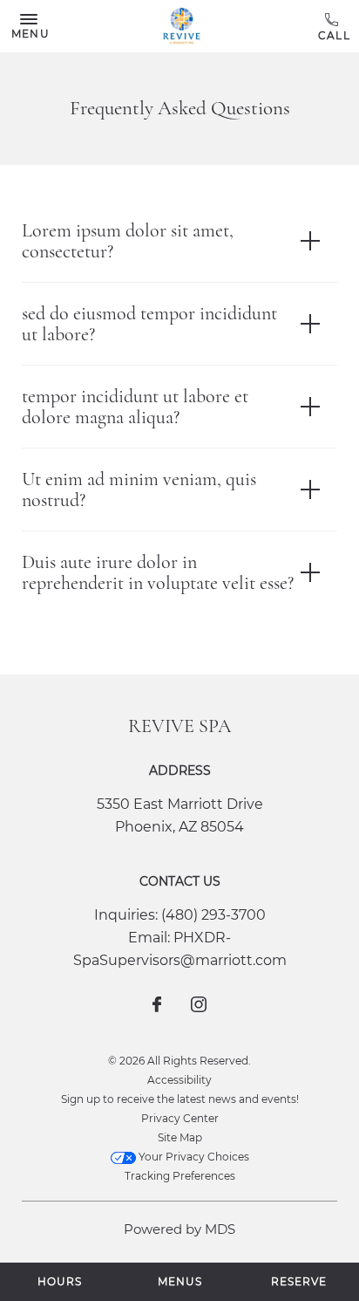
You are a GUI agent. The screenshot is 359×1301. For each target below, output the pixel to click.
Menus (180, 1281)
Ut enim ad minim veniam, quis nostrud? (139, 489)
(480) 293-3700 (334, 27)
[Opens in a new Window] (156, 1006)
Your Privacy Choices (192, 1156)
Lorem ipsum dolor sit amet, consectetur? (128, 241)
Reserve (299, 1281)
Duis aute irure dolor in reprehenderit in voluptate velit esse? (158, 572)
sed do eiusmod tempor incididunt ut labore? (149, 324)
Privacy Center (180, 1118)
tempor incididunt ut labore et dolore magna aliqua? (135, 406)
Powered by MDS (179, 1229)
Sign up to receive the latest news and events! (180, 1099)
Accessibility (179, 1079)
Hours (59, 1281)
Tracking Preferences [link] (180, 1175)
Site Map (180, 1137)
